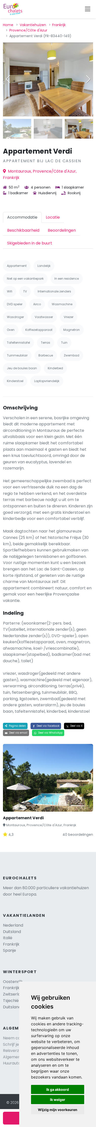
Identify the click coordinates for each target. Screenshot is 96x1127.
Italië (7, 938)
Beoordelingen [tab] (62, 230)
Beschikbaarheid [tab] (23, 230)
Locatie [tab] (53, 217)
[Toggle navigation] (88, 9)
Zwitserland (14, 994)
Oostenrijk (13, 981)
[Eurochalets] (13, 9)
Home (8, 24)
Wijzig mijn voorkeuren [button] (57, 1110)
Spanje (9, 950)
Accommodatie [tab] (22, 217)
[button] (88, 79)
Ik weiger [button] (57, 1099)
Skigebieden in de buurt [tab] (29, 243)
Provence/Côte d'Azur (28, 30)
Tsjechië (15, 1000)
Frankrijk (59, 24)
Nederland (13, 925)
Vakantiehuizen (33, 24)
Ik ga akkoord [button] (57, 1089)
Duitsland (12, 931)
